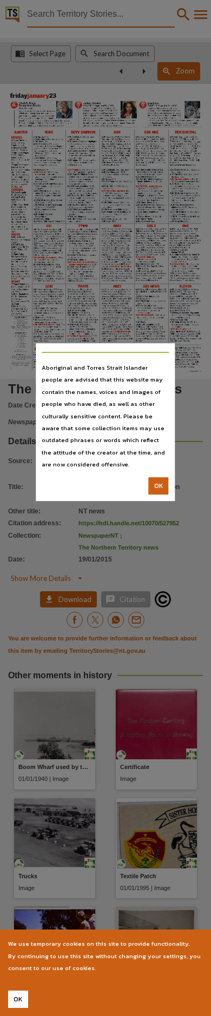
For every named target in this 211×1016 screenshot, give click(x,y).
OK (158, 486)
